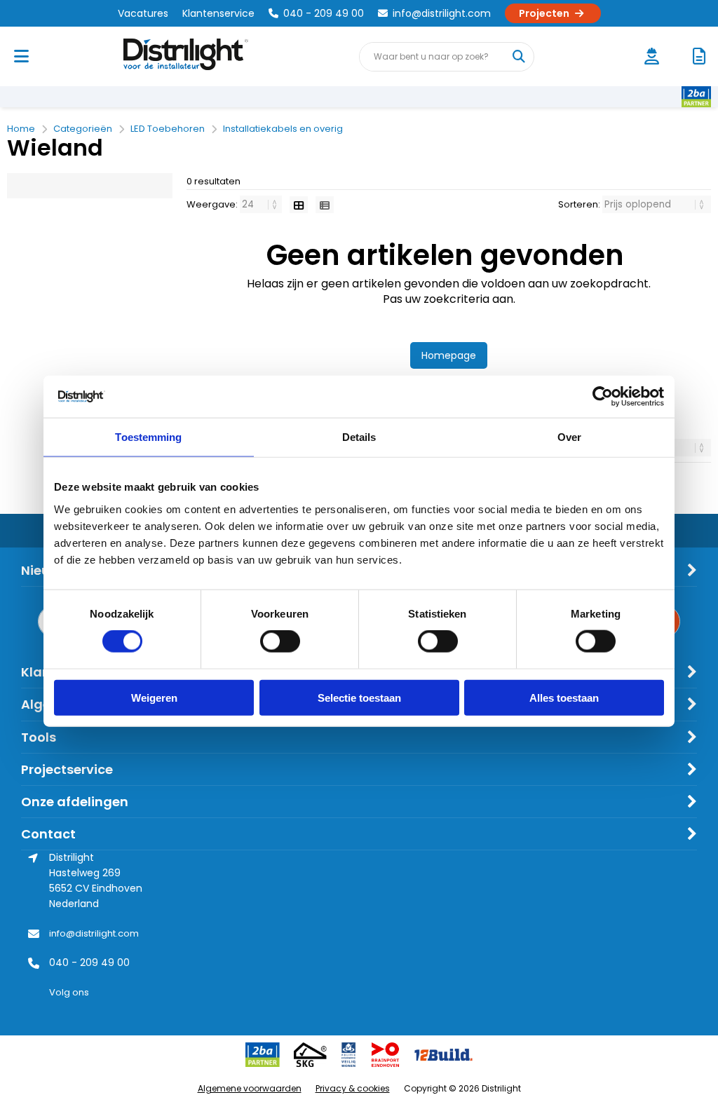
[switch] (280, 643)
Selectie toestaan (359, 697)
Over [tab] (569, 437)
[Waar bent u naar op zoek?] (519, 57)
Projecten (544, 13)
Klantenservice (218, 13)
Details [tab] (359, 437)
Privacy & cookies (353, 1088)
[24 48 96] (262, 204)
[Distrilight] (199, 56)
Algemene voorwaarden (250, 1088)
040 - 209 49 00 (323, 13)
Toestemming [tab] (148, 437)
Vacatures (143, 13)
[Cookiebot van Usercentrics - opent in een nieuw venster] (602, 396)
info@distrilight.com (442, 13)
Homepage (448, 355)
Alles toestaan (564, 697)
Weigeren (154, 697)
